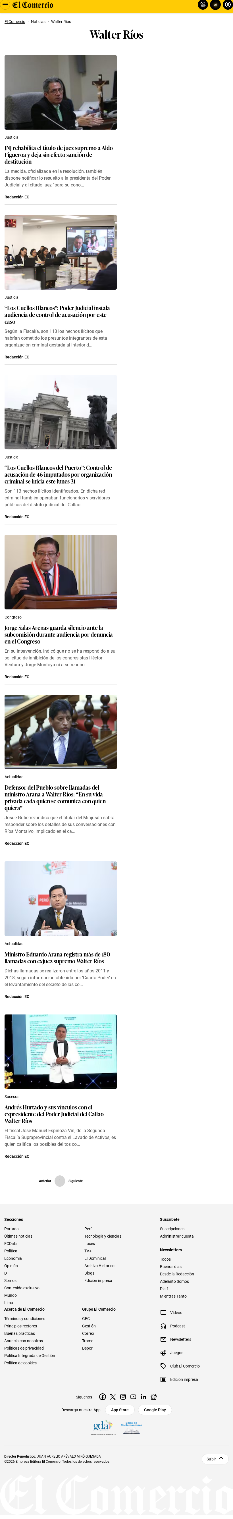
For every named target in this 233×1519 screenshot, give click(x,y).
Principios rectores (20, 1326)
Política (10, 1251)
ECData (11, 1243)
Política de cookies (20, 1363)
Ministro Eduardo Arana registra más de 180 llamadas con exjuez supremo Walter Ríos (57, 957)
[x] (112, 1396)
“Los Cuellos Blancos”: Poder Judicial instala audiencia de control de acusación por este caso (57, 314)
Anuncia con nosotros (23, 1341)
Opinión (11, 1265)
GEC (86, 1318)
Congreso (13, 617)
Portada (11, 1229)
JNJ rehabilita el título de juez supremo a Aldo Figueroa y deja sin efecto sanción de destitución (59, 154)
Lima (8, 1302)
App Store (120, 1410)
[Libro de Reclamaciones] (131, 1428)
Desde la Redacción (177, 1274)
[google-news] (153, 1396)
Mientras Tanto (173, 1296)
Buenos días (171, 1266)
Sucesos (12, 1096)
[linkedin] (143, 1396)
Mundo (10, 1295)
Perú (88, 1229)
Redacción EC (17, 197)
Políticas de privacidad (24, 1348)
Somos (10, 1280)
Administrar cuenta (177, 1236)
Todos (165, 1259)
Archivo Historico (99, 1265)
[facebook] (102, 1396)
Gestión (89, 1326)
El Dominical (95, 1258)
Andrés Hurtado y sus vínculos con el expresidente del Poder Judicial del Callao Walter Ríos (54, 1114)
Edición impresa (98, 1280)
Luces (89, 1243)
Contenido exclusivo (21, 1288)
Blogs (89, 1273)
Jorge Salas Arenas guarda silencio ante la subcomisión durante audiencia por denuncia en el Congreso (59, 634)
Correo (88, 1333)
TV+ (87, 1251)
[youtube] (133, 1396)
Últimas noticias (18, 1236)
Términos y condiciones (24, 1318)
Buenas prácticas (19, 1333)
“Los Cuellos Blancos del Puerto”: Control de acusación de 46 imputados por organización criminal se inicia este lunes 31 (58, 474)
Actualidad (14, 777)
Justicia (11, 137)
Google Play (155, 1410)
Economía (13, 1258)
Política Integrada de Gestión (29, 1355)
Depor (87, 1348)
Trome (87, 1341)
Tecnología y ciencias (102, 1236)
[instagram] (123, 1396)
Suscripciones (172, 1229)
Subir (211, 1459)
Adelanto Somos (174, 1281)
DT (6, 1273)
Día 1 (164, 1288)
